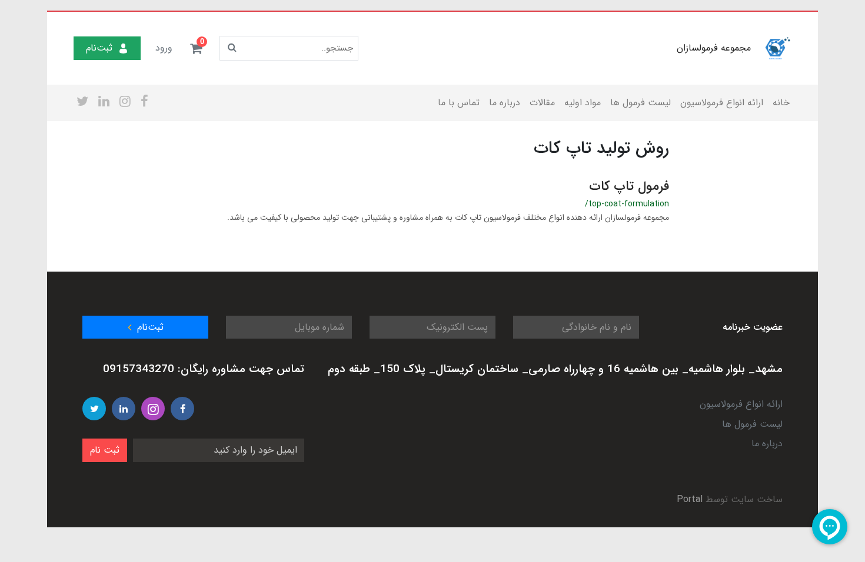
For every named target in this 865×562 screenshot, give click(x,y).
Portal (690, 499)
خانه (781, 102)
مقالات (542, 102)
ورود (163, 48)
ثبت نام (104, 450)
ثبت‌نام (99, 48)
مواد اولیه (582, 102)
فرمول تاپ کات (629, 186)
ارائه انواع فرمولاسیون (721, 102)
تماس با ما (459, 102)
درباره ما (504, 102)
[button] (196, 48)
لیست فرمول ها (640, 102)
